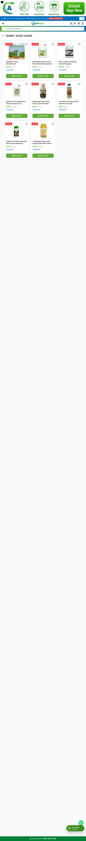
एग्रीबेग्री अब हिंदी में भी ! (51, 18)
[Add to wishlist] (26, 44)
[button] (16, 61)
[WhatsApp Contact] (80, 822)
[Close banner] (2, 2)
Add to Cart (17, 76)
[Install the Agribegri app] (43, 8)
